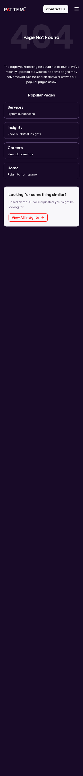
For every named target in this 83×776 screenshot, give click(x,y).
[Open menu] (76, 9)
